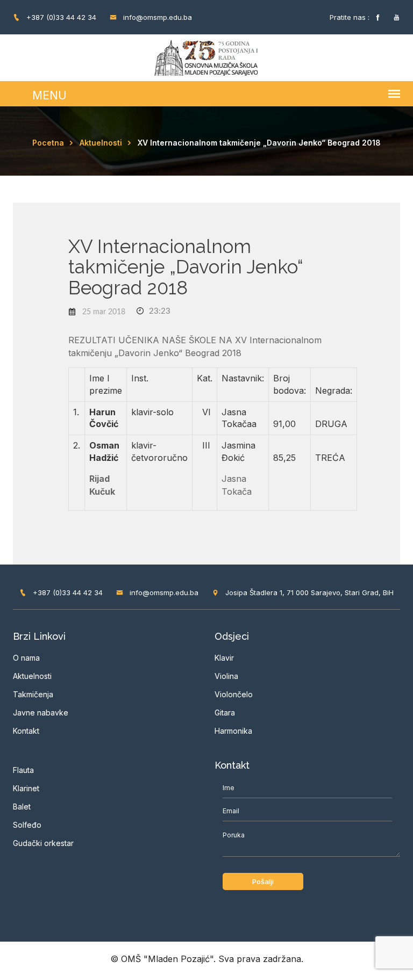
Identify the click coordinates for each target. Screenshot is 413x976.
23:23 (158, 311)
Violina (226, 676)
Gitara (225, 712)
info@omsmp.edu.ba (156, 17)
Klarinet (26, 788)
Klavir (224, 657)
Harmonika (233, 730)
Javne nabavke (40, 712)
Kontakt (26, 730)
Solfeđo (27, 824)
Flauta (23, 770)
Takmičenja (33, 694)
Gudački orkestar (43, 843)
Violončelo (234, 694)
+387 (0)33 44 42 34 (60, 17)
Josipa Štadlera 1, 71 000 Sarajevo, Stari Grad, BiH (308, 592)
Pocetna (48, 142)
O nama (26, 657)
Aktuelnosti (101, 142)
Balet (22, 806)
